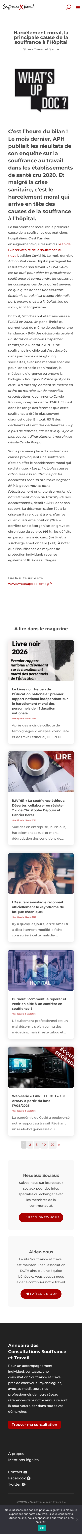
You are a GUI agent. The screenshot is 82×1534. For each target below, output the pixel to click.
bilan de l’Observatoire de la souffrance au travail (39, 250)
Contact (15, 1472)
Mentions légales (23, 1460)
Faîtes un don (44, 1294)
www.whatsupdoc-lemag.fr (30, 584)
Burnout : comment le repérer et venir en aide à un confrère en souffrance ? (39, 1004)
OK (42, 1528)
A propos (16, 1454)
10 (44, 1145)
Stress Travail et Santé (41, 49)
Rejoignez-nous (44, 1217)
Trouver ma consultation (34, 1424)
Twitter (14, 1484)
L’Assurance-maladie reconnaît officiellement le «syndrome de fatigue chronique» (38, 907)
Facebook (17, 1478)
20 (53, 1145)
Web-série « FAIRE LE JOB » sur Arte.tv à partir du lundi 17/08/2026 (38, 1101)
